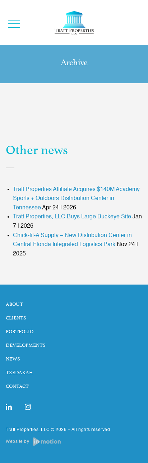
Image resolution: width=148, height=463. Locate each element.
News (13, 359)
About (14, 304)
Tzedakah (19, 372)
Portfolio (19, 331)
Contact (17, 386)
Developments (26, 345)
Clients (16, 318)
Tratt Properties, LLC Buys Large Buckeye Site (72, 217)
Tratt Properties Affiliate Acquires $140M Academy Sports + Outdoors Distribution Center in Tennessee (76, 199)
